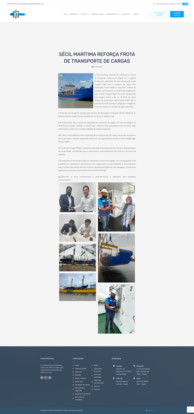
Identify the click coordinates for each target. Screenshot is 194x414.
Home (65, 14)
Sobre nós (73, 14)
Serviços (84, 14)
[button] (74, 14)
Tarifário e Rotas (112, 14)
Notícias (136, 14)
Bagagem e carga (97, 14)
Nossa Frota (126, 14)
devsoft (151, 410)
